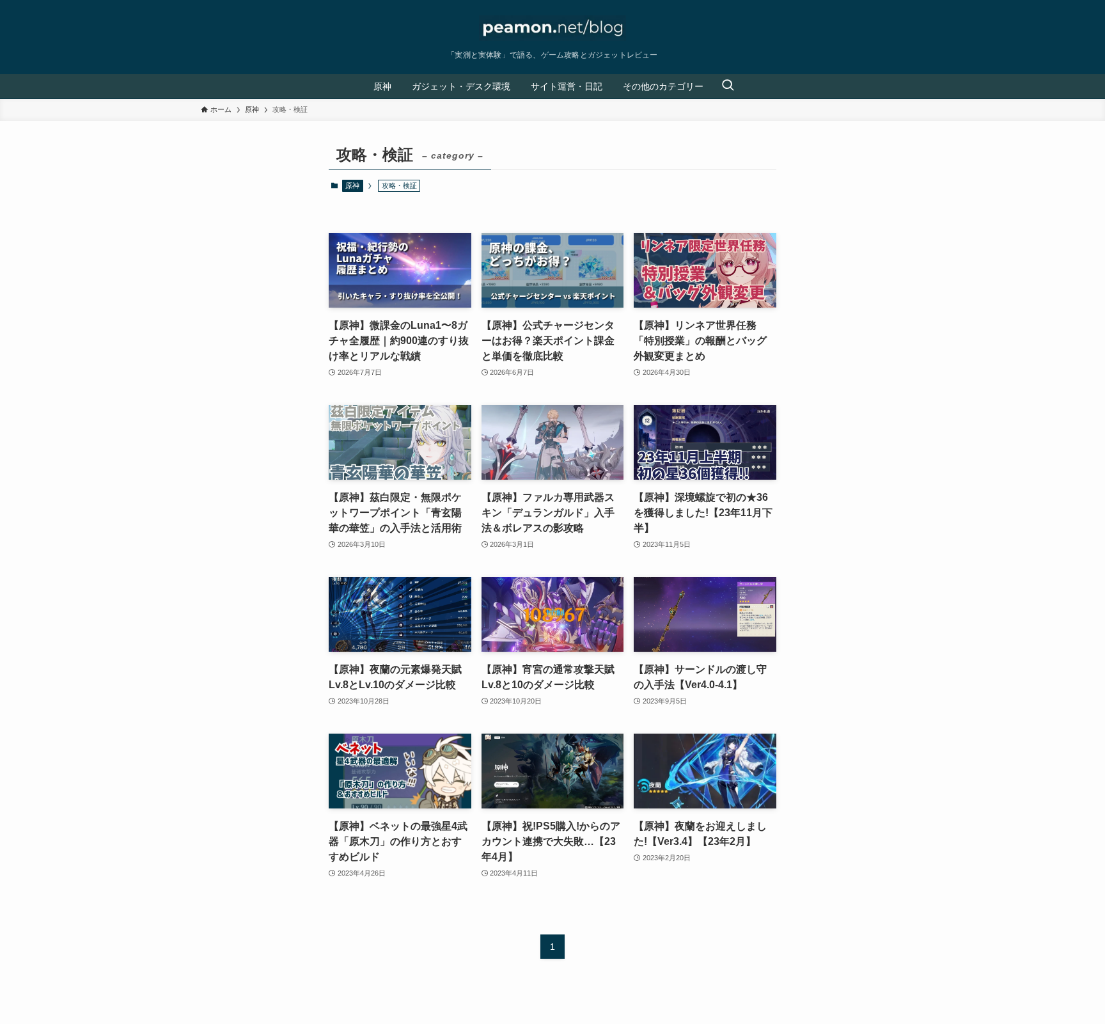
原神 (352, 185)
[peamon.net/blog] (552, 28)
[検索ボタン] (728, 86)
